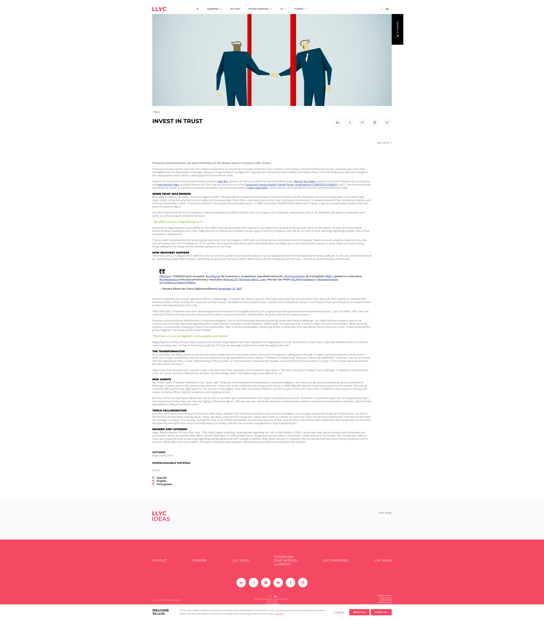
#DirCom (165, 276)
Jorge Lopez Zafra (257, 187)
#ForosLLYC (230, 279)
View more (385, 513)
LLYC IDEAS (240, 560)
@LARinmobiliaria (303, 279)
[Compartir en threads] (374, 122)
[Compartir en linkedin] (337, 122)
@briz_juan (258, 279)
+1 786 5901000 (272, 603)
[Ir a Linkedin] (241, 582)
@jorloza (244, 279)
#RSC (328, 276)
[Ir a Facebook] (290, 582)
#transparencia (169, 279)
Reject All (359, 612)
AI (197, 9)
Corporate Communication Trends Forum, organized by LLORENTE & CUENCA (291, 184)
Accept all (381, 612)
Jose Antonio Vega (168, 184)
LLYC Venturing (336, 560)
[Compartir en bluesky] (387, 122)
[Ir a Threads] (303, 582)
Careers (199, 560)
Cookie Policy (279, 614)
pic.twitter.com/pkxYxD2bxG (177, 282)
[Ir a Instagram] (266, 582)
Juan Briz (223, 181)
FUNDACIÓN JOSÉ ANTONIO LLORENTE (285, 560)
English (161, 480)
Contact (159, 560)
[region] (272, 612)
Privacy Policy (385, 598)
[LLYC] (159, 9)
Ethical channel (384, 595)
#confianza (213, 276)
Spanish (162, 477)
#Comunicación (294, 276)
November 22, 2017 (230, 288)
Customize (339, 612)
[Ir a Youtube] (278, 582)
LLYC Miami (383, 560)
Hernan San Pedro (304, 181)
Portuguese (164, 484)
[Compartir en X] (350, 122)
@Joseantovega (328, 279)
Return (157, 112)
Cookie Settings (384, 602)
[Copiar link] (362, 122)
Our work (235, 9)
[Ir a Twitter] (253, 582)
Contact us (397, 27)
